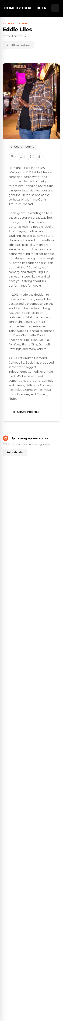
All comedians (20, 45)
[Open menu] (55, 8)
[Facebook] (30, 156)
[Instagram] (12, 156)
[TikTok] (39, 156)
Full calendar (15, 452)
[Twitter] (21, 156)
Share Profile (28, 412)
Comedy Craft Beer (25, 8)
